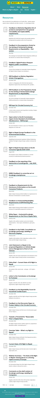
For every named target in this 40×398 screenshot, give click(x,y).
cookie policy (23, 393)
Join (21, 10)
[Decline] (38, 394)
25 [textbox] (6, 385)
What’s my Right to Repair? (10, 10)
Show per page (8, 385)
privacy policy (17, 393)
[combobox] (7, 385)
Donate (27, 10)
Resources (25, 7)
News (18, 7)
